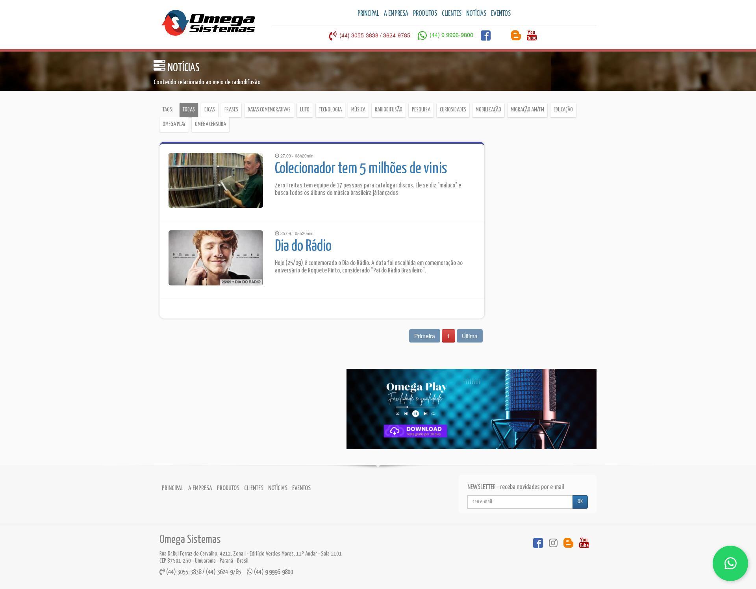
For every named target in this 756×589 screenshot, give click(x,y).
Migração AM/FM (527, 110)
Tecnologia (330, 110)
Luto (304, 110)
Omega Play (174, 124)
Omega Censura (210, 124)
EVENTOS (501, 13)
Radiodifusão (388, 110)
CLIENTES (451, 13)
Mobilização (488, 110)
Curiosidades (453, 110)
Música (358, 110)
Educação (563, 110)
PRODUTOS (425, 13)
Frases (231, 110)
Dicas (209, 110)
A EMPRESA (396, 13)
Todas (189, 110)
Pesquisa (421, 110)
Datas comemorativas (269, 110)
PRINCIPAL (368, 13)
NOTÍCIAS (476, 13)
